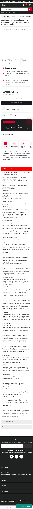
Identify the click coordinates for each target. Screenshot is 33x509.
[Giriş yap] (26, 5)
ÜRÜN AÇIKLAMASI (8, 168)
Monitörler (7, 16)
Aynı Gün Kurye (9, 134)
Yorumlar (5, 427)
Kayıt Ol (28, 446)
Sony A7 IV (8, 12)
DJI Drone (18, 12)
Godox (23, 12)
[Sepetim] (30, 5)
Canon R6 (13, 12)
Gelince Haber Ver (16, 103)
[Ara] (30, 9)
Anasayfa (14, 16)
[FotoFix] (12, 5)
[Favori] (29, 29)
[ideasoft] (8, 508)
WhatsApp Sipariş (25, 506)
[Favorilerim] (24, 5)
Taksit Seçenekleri (7, 421)
